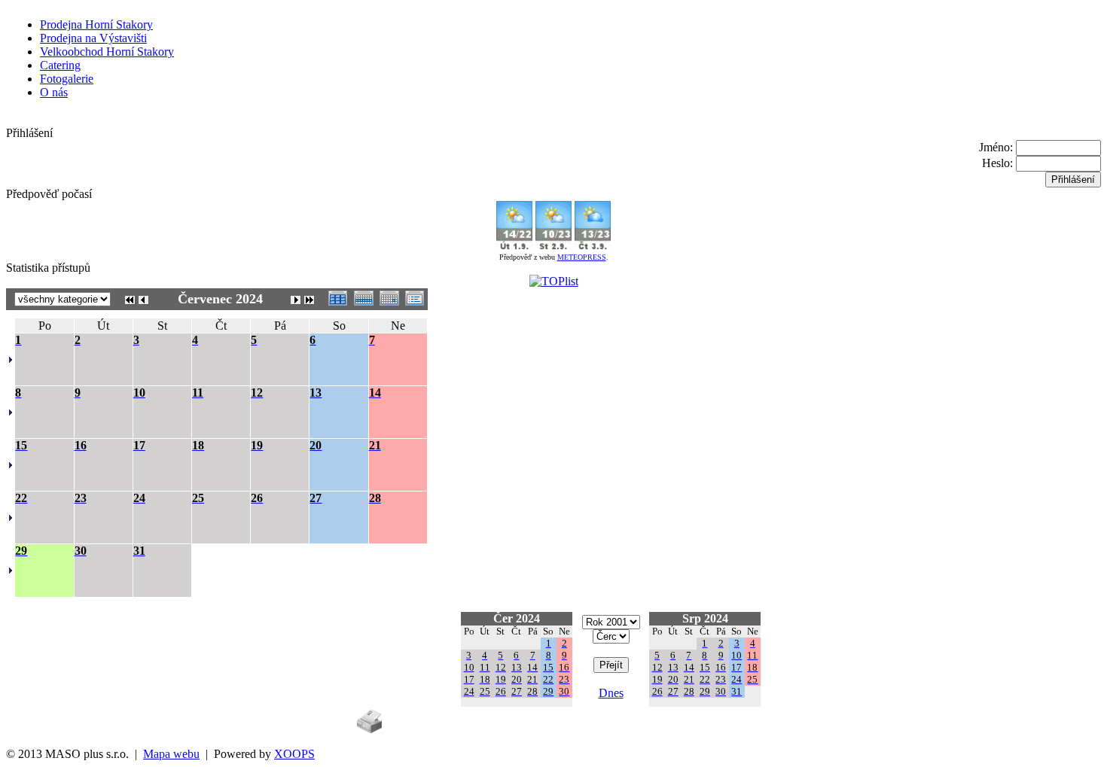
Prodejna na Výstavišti (93, 38)
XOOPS (294, 753)
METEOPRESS (581, 257)
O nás (54, 92)
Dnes (611, 692)
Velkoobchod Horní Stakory (107, 51)
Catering (60, 65)
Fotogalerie (66, 78)
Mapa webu (171, 753)
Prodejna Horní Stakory (96, 24)
